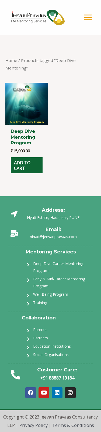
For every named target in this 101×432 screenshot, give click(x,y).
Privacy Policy (33, 425)
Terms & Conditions (73, 425)
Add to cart (22, 165)
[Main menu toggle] (88, 17)
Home (11, 60)
